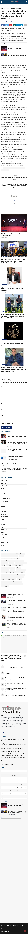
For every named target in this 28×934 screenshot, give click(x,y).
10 (2, 787)
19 (10, 790)
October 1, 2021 (18, 21)
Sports (3, 532)
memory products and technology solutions (11, 574)
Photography (4, 516)
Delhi (18, 558)
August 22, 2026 (4, 292)
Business (6, 6)
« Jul (2, 798)
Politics (3, 519)
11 (6, 787)
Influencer (18, 567)
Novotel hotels (21, 168)
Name (3, 403)
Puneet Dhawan (5, 170)
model (23, 574)
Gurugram (8, 565)
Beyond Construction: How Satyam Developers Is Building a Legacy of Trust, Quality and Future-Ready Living (13, 288)
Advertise (9, 925)
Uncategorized (5, 542)
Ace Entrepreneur (5, 553)
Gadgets (3, 506)
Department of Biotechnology (8, 560)
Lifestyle (3, 511)
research (14, 579)
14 (17, 787)
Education (3, 493)
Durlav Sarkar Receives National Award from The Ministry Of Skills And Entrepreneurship (16, 435)
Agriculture (4, 480)
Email (2, 409)
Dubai (6, 563)
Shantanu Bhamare (17, 581)
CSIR (11, 558)
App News (3, 483)
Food (2, 503)
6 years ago (10, 453)
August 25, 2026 (4, 264)
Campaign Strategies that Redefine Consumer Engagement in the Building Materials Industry (14, 666)
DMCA (21, 925)
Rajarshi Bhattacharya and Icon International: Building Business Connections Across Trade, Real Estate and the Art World (13, 369)
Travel (3, 540)
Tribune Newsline (9, 21)
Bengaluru (4, 556)
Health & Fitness (5, 509)
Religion (3, 524)
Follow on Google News (5, 926)
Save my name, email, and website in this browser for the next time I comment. (14, 422)
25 (6, 793)
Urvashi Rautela (5, 586)
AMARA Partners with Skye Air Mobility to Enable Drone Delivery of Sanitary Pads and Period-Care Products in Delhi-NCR (13, 316)
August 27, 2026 (4, 237)
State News (4, 534)
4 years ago (10, 446)
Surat (10, 584)
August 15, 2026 (4, 345)
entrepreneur (18, 563)
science (19, 579)
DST (2, 563)
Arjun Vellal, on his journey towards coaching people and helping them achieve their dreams (17, 451)
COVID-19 (21, 556)
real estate (8, 579)
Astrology (4, 485)
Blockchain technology (13, 556)
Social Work (4, 529)
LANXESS (14, 572)
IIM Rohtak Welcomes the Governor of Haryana (14, 683)
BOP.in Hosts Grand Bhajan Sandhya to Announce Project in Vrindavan (16, 47)
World (2, 545)
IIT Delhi (20, 565)
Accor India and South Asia (10, 168)
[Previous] (13, 61)
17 (2, 790)
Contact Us (15, 925)
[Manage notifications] (25, 931)
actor (12, 553)
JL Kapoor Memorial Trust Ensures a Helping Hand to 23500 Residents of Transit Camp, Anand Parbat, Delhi (14, 469)
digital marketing (19, 560)
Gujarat (3, 565)
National (3, 514)
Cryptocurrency (5, 558)
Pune (3, 579)
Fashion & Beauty (5, 498)
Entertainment (5, 496)
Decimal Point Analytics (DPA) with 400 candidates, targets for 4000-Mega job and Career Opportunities (15, 694)
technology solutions (17, 584)
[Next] (15, 61)
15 (21, 787)
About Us (3, 925)
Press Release (4, 522)
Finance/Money (5, 501)
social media (4, 584)
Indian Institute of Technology (8, 567)
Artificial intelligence (19, 553)
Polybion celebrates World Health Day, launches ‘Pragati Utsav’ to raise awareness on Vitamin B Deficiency (16, 458)
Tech (2, 537)
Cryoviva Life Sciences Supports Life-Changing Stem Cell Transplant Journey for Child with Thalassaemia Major (11, 657)
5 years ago (5, 471)
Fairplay (24, 563)
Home (2, 6)
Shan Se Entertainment (6, 581)
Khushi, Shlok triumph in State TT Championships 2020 (13, 463)
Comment (3, 386)
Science (3, 527)
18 (6, 790)
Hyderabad (14, 565)
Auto (2, 488)
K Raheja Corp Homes (6, 572)
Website (3, 415)
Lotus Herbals (21, 572)
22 (21, 790)
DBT (14, 558)
